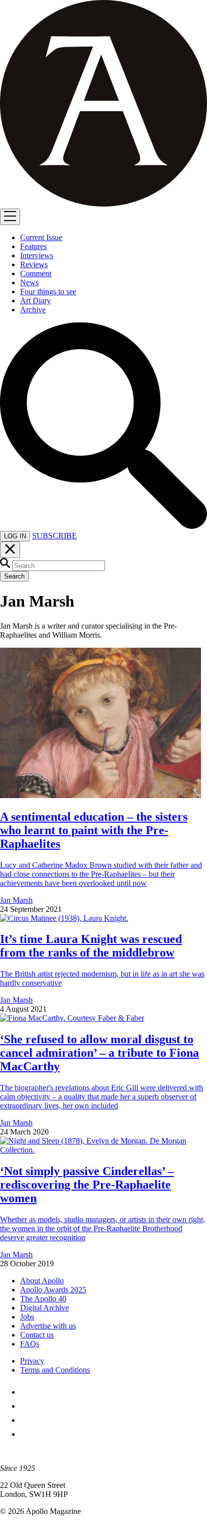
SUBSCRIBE (54, 535)
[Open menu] (10, 217)
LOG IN (15, 536)
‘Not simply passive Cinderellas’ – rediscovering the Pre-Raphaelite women (87, 1185)
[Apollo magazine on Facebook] (26, 1392)
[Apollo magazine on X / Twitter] (26, 1406)
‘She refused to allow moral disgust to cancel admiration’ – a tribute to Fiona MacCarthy (99, 1053)
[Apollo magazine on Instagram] (26, 1420)
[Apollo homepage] (103, 104)
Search (14, 576)
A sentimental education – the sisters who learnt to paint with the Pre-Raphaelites (93, 830)
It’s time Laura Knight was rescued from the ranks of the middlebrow (91, 945)
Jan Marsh (16, 900)
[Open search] (103, 526)
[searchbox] (58, 565)
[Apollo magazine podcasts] (26, 1434)
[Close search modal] (10, 549)
